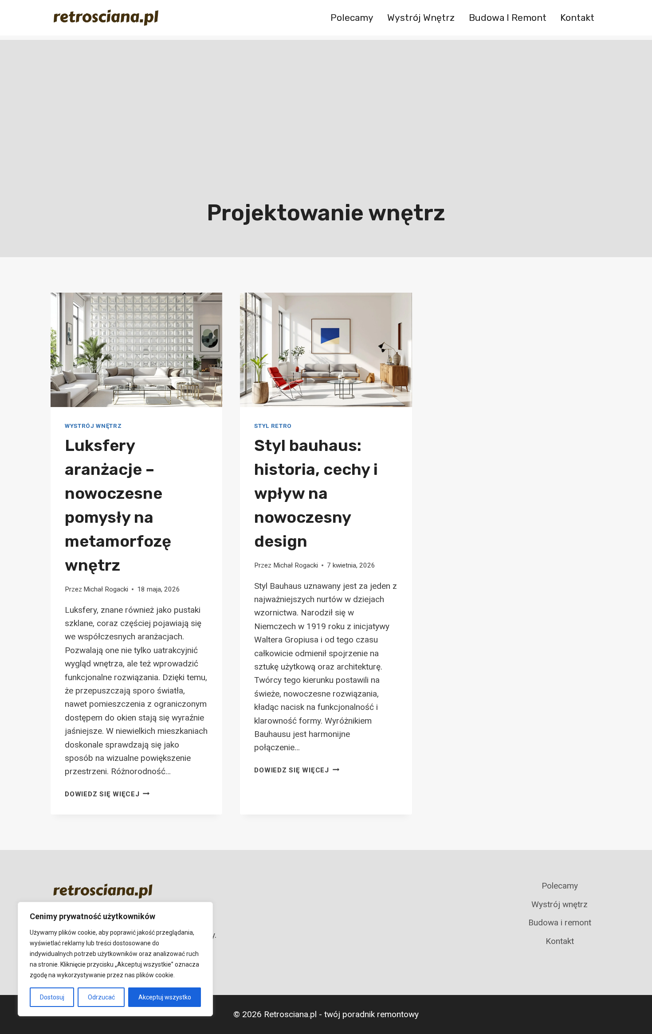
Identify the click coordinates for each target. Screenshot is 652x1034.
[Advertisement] (326, 102)
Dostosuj (52, 997)
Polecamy (351, 17)
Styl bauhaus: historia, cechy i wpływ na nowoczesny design (316, 493)
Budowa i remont (507, 17)
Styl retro (273, 426)
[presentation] (136, 350)
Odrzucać (101, 997)
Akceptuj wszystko (164, 997)
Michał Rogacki (105, 589)
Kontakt (577, 17)
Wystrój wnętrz (421, 17)
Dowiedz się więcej (107, 794)
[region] (115, 959)
